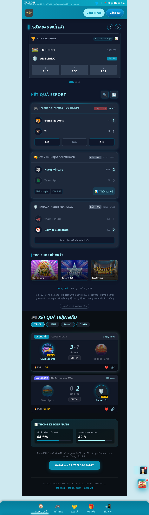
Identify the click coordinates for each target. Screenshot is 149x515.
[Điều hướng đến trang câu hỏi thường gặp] (143, 470)
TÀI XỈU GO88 (74, 488)
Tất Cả (37, 324)
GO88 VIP (88, 488)
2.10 (102, 142)
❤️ (106, 367)
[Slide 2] (76, 82)
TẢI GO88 (60, 488)
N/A (74, 142)
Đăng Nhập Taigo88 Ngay (74, 465)
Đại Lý (74, 288)
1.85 (47, 142)
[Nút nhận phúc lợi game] (142, 484)
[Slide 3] (79, 82)
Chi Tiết (74, 357)
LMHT (52, 324)
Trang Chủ (62, 288)
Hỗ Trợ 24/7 (86, 288)
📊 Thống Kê (103, 191)
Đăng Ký (114, 13)
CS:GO (83, 324)
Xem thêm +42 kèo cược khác (74, 240)
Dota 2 (68, 324)
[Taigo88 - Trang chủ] (29, 13)
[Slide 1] (71, 82)
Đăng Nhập (94, 13)
